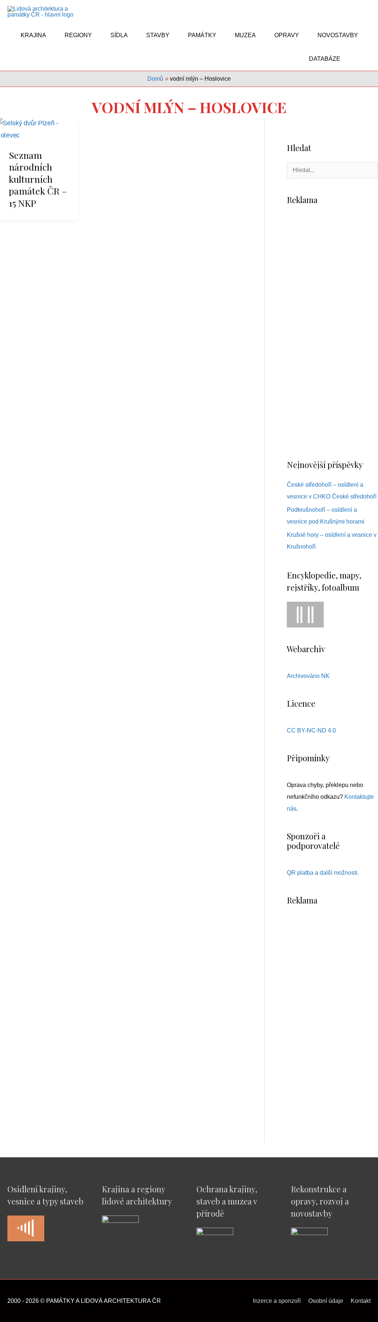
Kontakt (361, 1301)
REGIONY (78, 35)
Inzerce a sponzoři (277, 1301)
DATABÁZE (324, 59)
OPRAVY (286, 35)
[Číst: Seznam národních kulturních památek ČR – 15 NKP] (39, 129)
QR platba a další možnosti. (323, 873)
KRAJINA (33, 35)
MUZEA (245, 35)
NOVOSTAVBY (337, 35)
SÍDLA (119, 35)
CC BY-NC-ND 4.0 (311, 730)
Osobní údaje (325, 1301)
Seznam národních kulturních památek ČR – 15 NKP (38, 179)
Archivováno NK (308, 676)
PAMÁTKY (202, 35)
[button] (362, 59)
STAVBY (157, 35)
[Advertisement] (332, 331)
